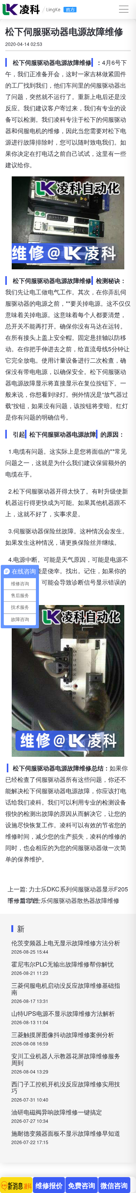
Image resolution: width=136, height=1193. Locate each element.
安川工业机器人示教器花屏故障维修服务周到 (65, 1059)
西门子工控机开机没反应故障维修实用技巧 (65, 1087)
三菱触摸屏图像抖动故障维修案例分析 (62, 1034)
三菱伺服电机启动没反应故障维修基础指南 (65, 989)
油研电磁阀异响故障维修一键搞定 (56, 1112)
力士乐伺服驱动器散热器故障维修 (74, 900)
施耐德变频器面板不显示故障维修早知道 (65, 1133)
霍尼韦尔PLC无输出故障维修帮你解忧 (62, 964)
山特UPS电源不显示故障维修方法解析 (63, 1013)
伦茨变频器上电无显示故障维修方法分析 (65, 942)
